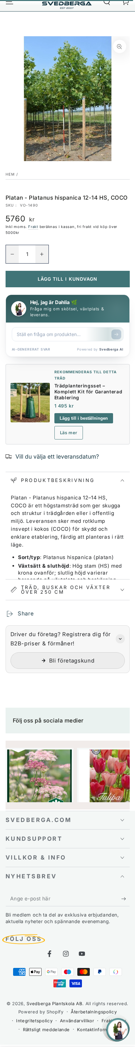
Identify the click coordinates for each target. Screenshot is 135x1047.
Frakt (33, 226)
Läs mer (69, 432)
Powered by (100, 349)
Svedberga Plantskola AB (54, 1003)
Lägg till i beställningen (84, 418)
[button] (67, 649)
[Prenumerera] (125, 899)
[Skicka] (116, 334)
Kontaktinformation (98, 1029)
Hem (10, 174)
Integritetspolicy (34, 1020)
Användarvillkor (77, 1020)
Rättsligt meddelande (46, 1029)
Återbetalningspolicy (94, 1011)
